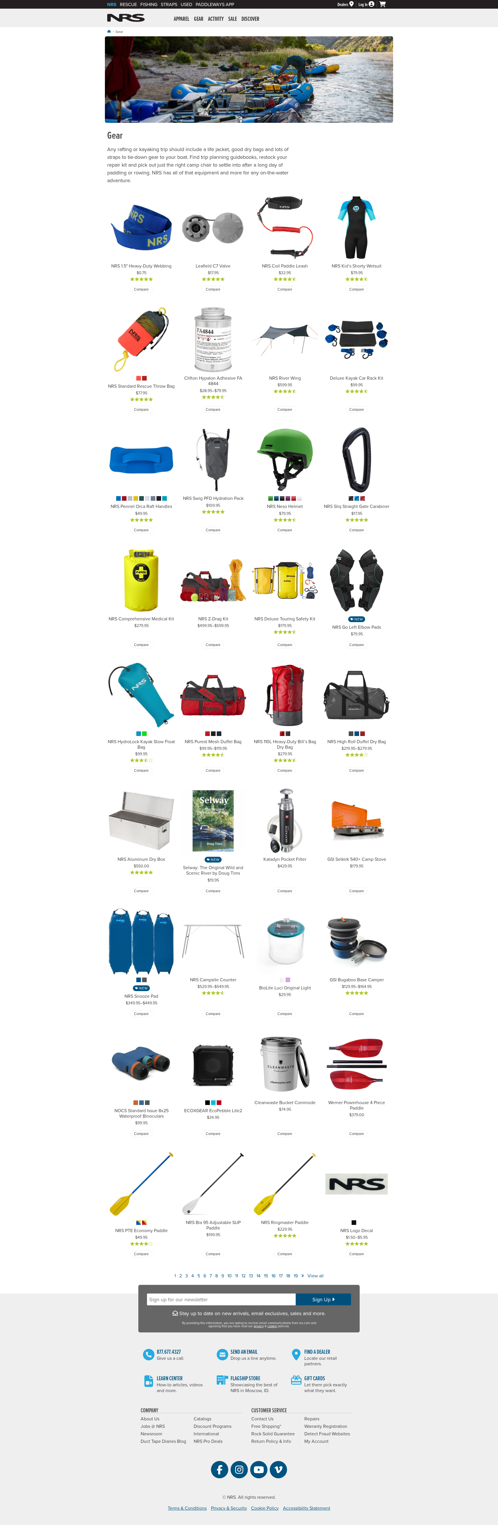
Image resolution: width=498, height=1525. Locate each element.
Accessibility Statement (306, 1508)
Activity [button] (216, 19)
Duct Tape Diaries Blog (163, 1441)
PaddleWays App (215, 4)
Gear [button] (198, 19)
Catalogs (202, 1418)
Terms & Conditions (187, 1508)
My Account (316, 1441)
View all (316, 1275)
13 (251, 1275)
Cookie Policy (265, 1508)
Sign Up (322, 1299)
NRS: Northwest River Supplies (126, 18)
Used (186, 4)
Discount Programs (212, 1426)
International (206, 1433)
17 (281, 1275)
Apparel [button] (181, 19)
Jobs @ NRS (153, 1426)
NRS (111, 4)
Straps (169, 4)
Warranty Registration (325, 1426)
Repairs (311, 1418)
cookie (272, 1326)
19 (296, 1275)
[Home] (109, 31)
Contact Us (262, 1418)
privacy (259, 1326)
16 (273, 1275)
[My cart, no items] (385, 4)
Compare (141, 289)
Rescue (128, 4)
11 (236, 1275)
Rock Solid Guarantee (273, 1433)
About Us (150, 1418)
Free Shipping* (266, 1426)
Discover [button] (250, 19)
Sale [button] (232, 19)
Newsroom (151, 1433)
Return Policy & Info (271, 1441)
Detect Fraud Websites (327, 1433)
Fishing (148, 4)
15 (266, 1275)
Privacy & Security (229, 1508)
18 (288, 1275)
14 (258, 1275)
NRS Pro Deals (208, 1441)
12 (244, 1275)
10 (229, 1275)
